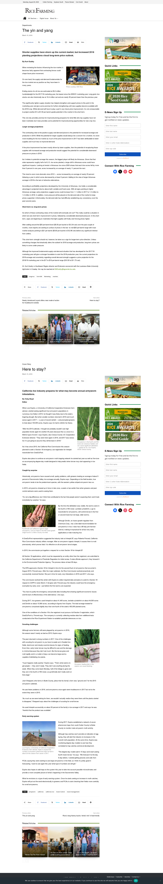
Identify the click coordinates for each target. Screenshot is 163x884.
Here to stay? (94, 300)
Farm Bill (39, 276)
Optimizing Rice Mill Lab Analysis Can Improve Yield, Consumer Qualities (87, 339)
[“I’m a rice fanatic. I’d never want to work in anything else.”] (61, 329)
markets (55, 276)
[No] (160, 881)
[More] (90, 287)
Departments (27, 25)
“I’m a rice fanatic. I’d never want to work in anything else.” (61, 340)
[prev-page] (23, 347)
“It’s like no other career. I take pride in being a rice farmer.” (35, 340)
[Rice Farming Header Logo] (39, 11)
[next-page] (27, 347)
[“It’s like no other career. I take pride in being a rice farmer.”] (35, 329)
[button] (136, 18)
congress (31, 276)
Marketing (47, 276)
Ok (136, 880)
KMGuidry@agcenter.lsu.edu (64, 269)
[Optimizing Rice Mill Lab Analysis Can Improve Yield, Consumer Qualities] (86, 329)
